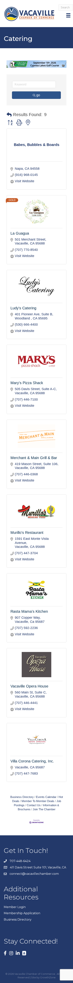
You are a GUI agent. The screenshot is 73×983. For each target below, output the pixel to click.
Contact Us (34, 805)
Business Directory (22, 797)
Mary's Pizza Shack (26, 383)
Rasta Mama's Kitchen (29, 611)
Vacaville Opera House (29, 686)
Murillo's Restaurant (26, 532)
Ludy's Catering (23, 308)
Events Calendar (46, 797)
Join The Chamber (44, 809)
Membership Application (22, 913)
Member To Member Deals (38, 801)
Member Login (15, 907)
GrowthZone (48, 977)
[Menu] (68, 15)
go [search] (38, 95)
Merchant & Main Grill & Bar (33, 458)
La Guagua (19, 233)
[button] (9, 115)
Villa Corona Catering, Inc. (32, 761)
